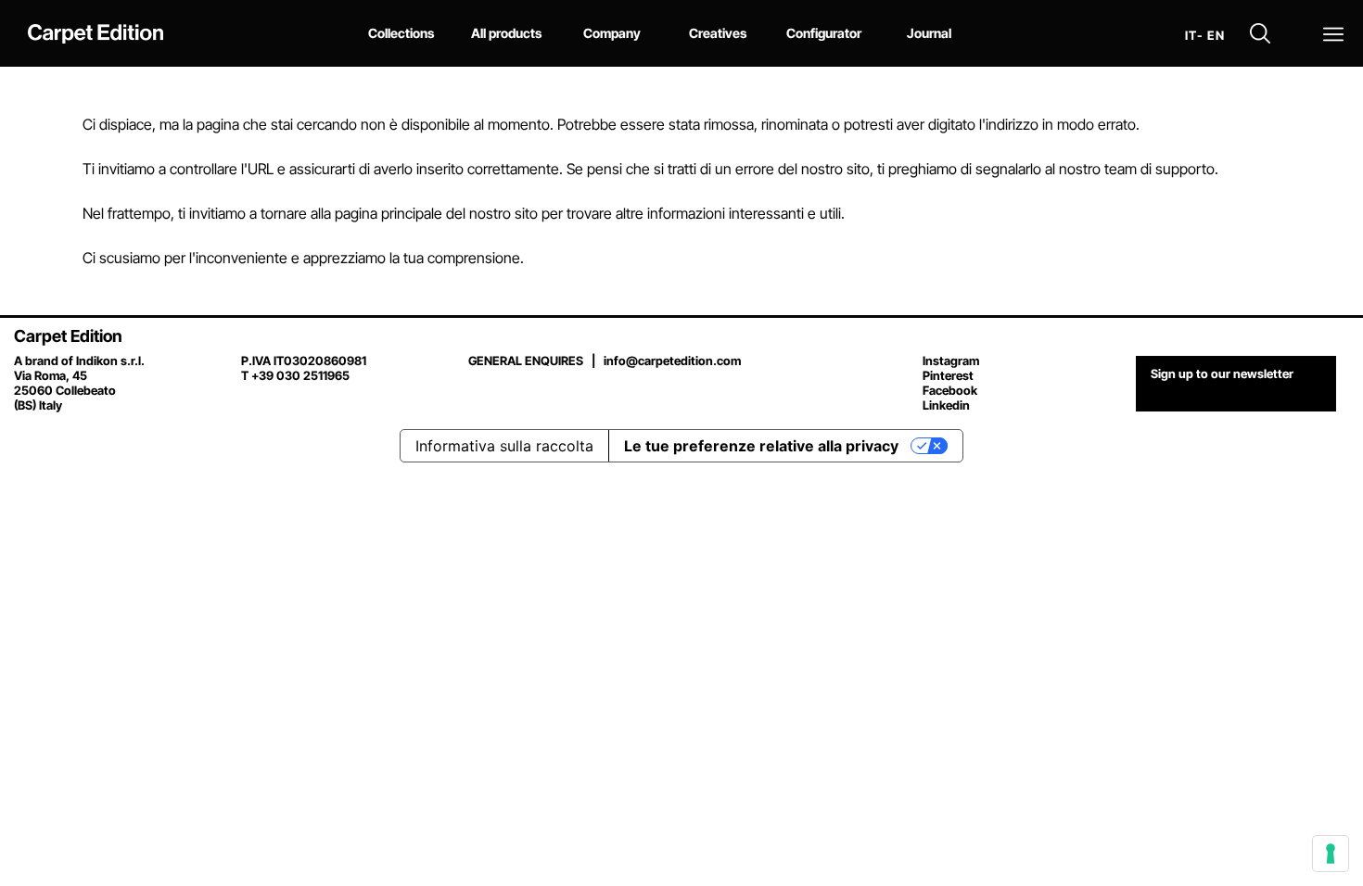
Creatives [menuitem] (717, 33)
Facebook (950, 390)
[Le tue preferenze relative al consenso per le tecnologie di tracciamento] (1330, 853)
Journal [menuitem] (929, 33)
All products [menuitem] (506, 33)
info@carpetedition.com (672, 360)
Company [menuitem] (612, 33)
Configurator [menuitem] (823, 33)
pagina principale (388, 213)
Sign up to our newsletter (1222, 373)
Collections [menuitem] (401, 33)
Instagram (951, 360)
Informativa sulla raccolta (504, 446)
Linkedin (946, 405)
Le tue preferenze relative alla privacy (761, 446)
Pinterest (948, 375)
